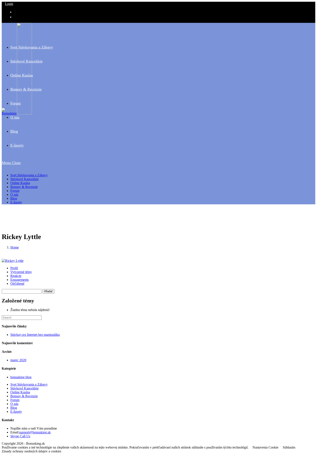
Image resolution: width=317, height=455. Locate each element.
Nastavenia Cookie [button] (265, 447)
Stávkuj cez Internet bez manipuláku (35, 334)
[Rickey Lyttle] (13, 261)
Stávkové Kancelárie (24, 179)
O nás (14, 194)
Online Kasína (20, 183)
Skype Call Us (20, 436)
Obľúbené (17, 283)
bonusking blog (20, 377)
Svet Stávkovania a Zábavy (29, 175)
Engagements (19, 279)
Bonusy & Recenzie (24, 187)
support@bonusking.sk (35, 432)
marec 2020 (18, 360)
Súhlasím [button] (289, 447)
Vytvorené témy (21, 272)
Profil (14, 268)
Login (9, 4)
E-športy (16, 202)
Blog (13, 198)
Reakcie (15, 276)
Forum (14, 190)
